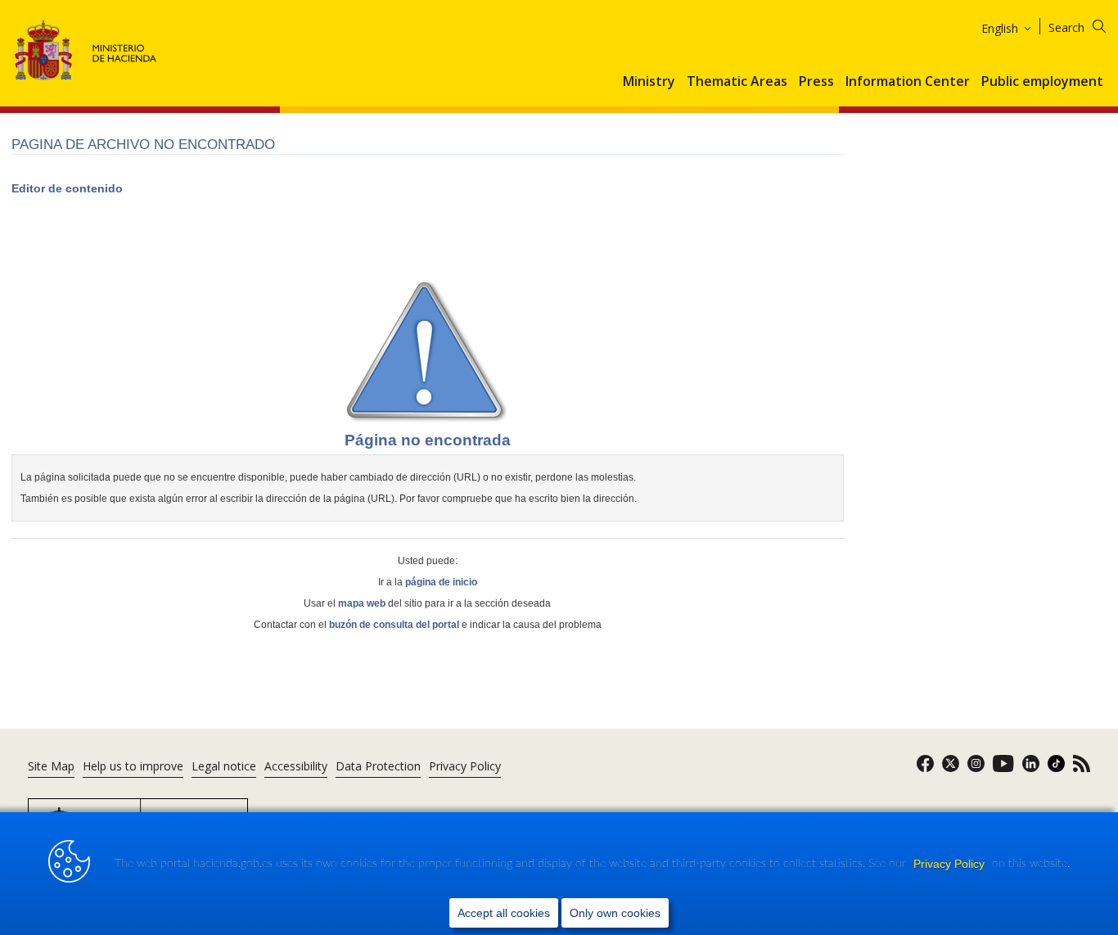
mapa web (361, 603)
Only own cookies (615, 912)
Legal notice (224, 766)
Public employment (1042, 82)
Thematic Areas (737, 82)
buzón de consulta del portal (394, 624)
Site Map (51, 766)
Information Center (907, 82)
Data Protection (378, 766)
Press (816, 82)
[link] (925, 768)
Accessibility (295, 766)
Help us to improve (133, 766)
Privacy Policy (950, 863)
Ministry (649, 82)
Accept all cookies (504, 912)
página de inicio (441, 582)
